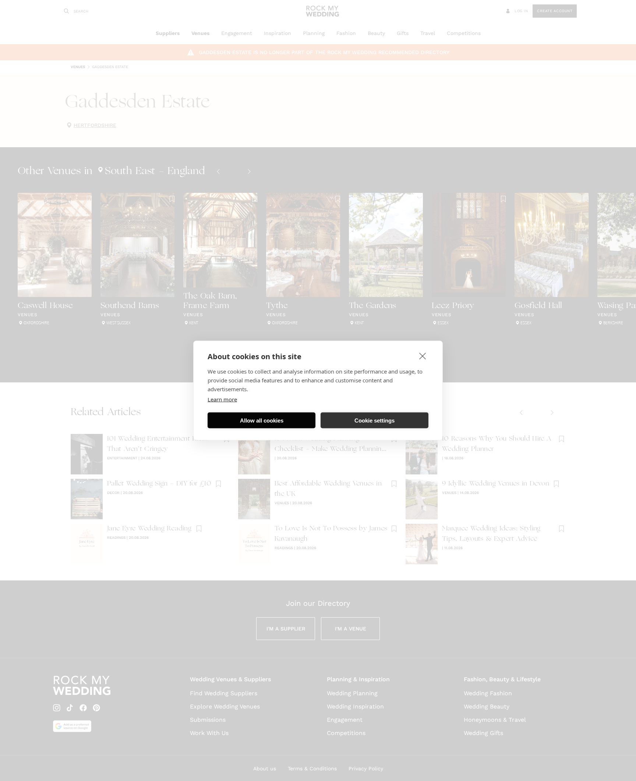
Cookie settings (374, 420)
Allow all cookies (261, 420)
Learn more (222, 399)
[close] (422, 356)
